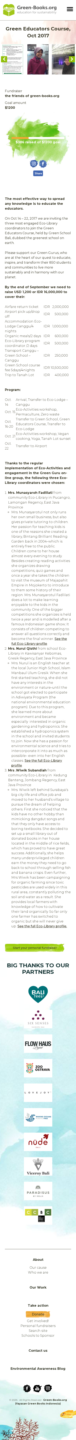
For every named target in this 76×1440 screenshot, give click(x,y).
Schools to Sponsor (38, 1336)
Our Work (38, 1287)
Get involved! (38, 1321)
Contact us (38, 1351)
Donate (38, 1314)
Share (38, 173)
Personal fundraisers (38, 1326)
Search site (38, 1331)
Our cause (38, 1268)
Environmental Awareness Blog (38, 1369)
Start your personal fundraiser (35, 948)
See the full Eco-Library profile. (42, 926)
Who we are (38, 1272)
